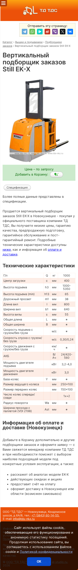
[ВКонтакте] (70, 31)
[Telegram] (24, 31)
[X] (62, 31)
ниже (7, 250)
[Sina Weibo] (47, 31)
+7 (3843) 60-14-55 (45, 515)
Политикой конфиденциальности (46, 552)
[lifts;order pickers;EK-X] (56, 175)
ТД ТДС (48, 10)
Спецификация (17, 187)
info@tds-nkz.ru (24, 518)
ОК (39, 561)
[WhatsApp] (32, 31)
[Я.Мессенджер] (39, 31)
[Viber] (55, 31)
